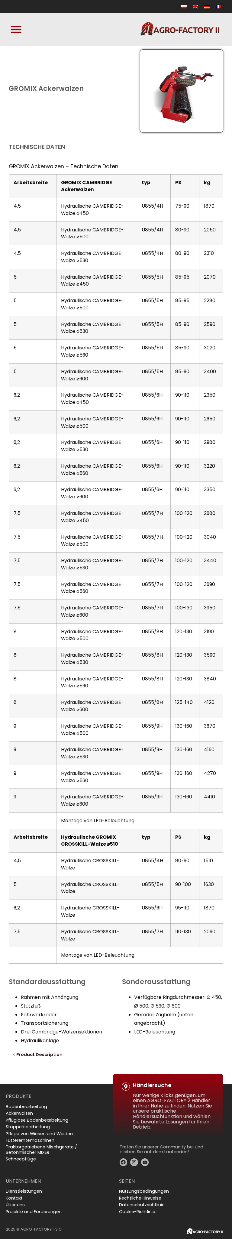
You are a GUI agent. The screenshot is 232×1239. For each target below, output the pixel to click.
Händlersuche (152, 1085)
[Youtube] (145, 1162)
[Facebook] (123, 1162)
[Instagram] (134, 1162)
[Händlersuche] (126, 1087)
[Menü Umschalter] (16, 29)
